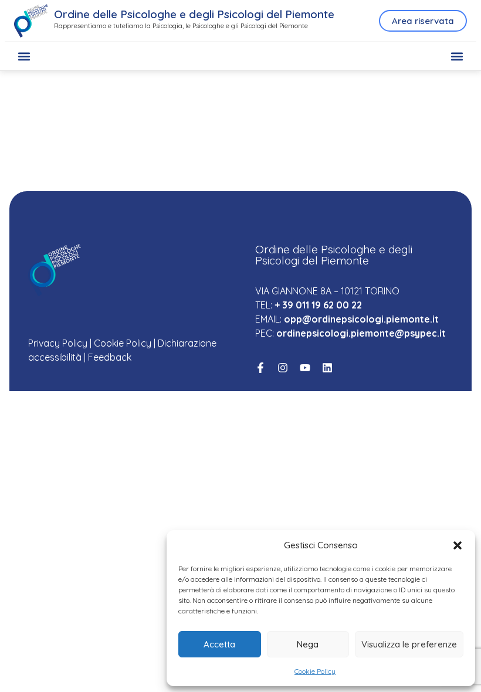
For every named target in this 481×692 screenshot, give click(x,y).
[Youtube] (305, 367)
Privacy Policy (57, 343)
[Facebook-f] (260, 367)
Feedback (109, 357)
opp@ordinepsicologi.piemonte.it (361, 319)
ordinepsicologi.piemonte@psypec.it (361, 333)
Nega (308, 644)
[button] (457, 545)
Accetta (219, 644)
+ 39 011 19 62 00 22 (318, 305)
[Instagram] (282, 367)
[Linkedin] (327, 367)
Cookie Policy (315, 671)
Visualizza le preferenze (409, 644)
